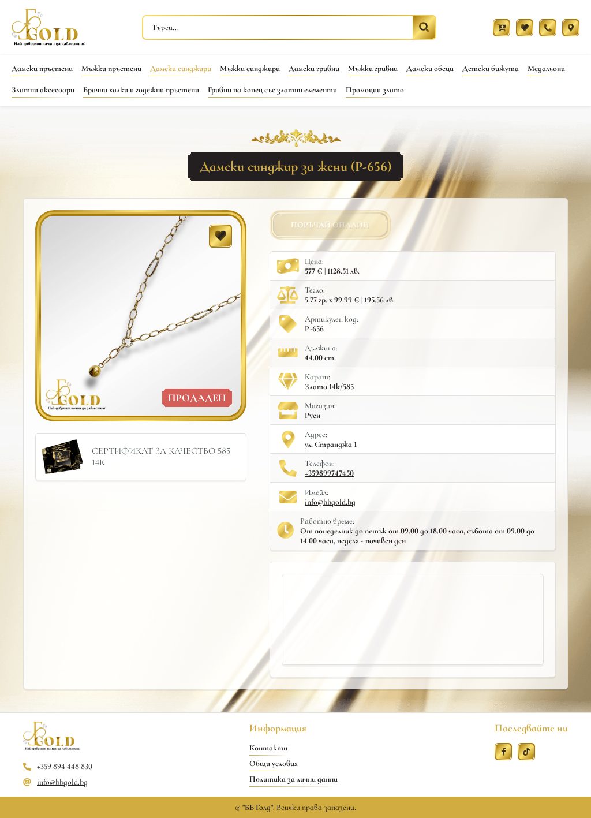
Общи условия (273, 763)
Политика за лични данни (293, 779)
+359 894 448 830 (64, 766)
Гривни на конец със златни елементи (272, 90)
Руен (312, 415)
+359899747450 (329, 473)
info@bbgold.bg (330, 502)
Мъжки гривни (373, 68)
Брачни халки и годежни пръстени (141, 90)
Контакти (268, 748)
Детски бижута (490, 68)
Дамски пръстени (42, 68)
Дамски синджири (180, 68)
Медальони (546, 68)
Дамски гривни (314, 68)
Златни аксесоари (43, 90)
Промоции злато (375, 90)
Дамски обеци (430, 68)
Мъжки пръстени (111, 68)
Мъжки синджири (250, 68)
